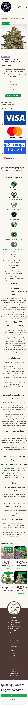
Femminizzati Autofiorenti (14, 641)
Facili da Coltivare (14, 676)
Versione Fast (14, 647)
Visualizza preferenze (14, 703)
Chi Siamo (14, 621)
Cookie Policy (8, 706)
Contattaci (14, 625)
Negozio (6, 18)
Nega (14, 699)
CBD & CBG (14, 645)
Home (2, 18)
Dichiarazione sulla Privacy (16, 706)
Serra (14, 252)
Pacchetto (3, 86)
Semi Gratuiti (14, 632)
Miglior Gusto (18, 169)
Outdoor (23, 250)
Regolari (14, 643)
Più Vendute (13, 170)
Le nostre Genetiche (15, 623)
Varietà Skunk (20, 170)
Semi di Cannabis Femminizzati (13, 167)
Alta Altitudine (6, 250)
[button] (26, 681)
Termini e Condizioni (15, 626)
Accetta (14, 696)
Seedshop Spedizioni (15, 628)
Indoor (18, 250)
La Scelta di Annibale (10, 169)
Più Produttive (7, 170)
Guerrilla (13, 250)
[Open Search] (22, 7)
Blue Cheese (10, 468)
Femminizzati (14, 639)
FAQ (15, 630)
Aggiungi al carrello (13, 96)
